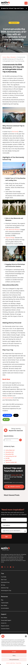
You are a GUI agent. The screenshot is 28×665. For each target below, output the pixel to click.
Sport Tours (4, 579)
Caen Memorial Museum (12, 229)
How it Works (4, 605)
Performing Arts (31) (10, 456)
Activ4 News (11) (9, 450)
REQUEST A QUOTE (15, 486)
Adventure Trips (4, 587)
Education (14, 23)
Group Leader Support (6, 620)
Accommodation (5, 608)
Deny (14, 655)
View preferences (14, 659)
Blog (8, 57)
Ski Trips (3, 585)
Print (7, 419)
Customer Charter (5, 628)
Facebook (8, 415)
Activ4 (15, 43)
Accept (14, 651)
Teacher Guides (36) (11, 462)
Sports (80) (8, 460)
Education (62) (9, 454)
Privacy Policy (18, 663)
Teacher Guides (4, 602)
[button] (26, 636)
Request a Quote (5, 625)
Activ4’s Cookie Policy (10, 663)
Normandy (15, 131)
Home (4, 57)
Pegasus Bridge (9, 237)
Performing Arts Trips (6, 590)
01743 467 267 (16, 475)
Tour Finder (3, 576)
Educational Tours (5, 582)
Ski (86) (7, 458)
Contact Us (3, 623)
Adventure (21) (9, 452)
